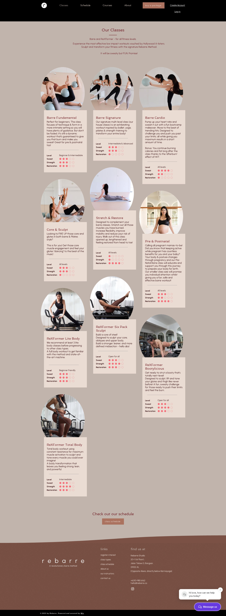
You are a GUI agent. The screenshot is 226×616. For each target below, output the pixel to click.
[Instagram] (133, 589)
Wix (82, 613)
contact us (105, 578)
